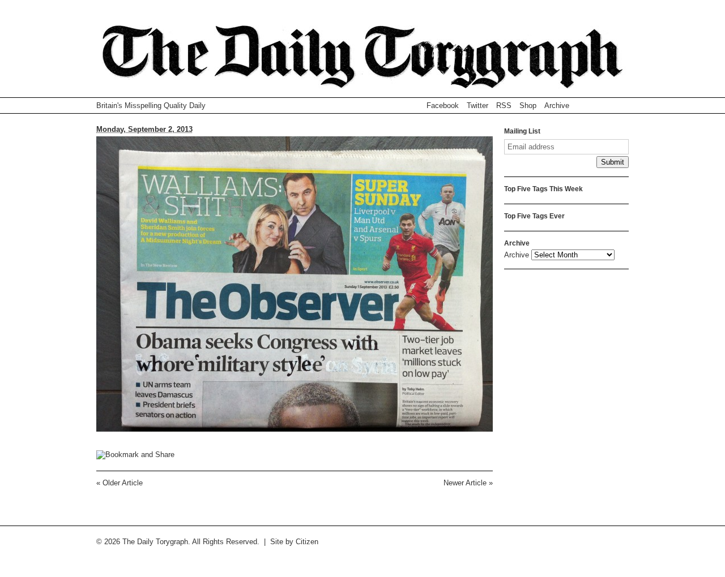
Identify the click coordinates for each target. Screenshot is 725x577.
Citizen (307, 541)
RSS (503, 105)
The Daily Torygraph (362, 61)
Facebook (443, 105)
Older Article (119, 483)
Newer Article (468, 483)
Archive (556, 105)
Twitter (477, 105)
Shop (527, 105)
